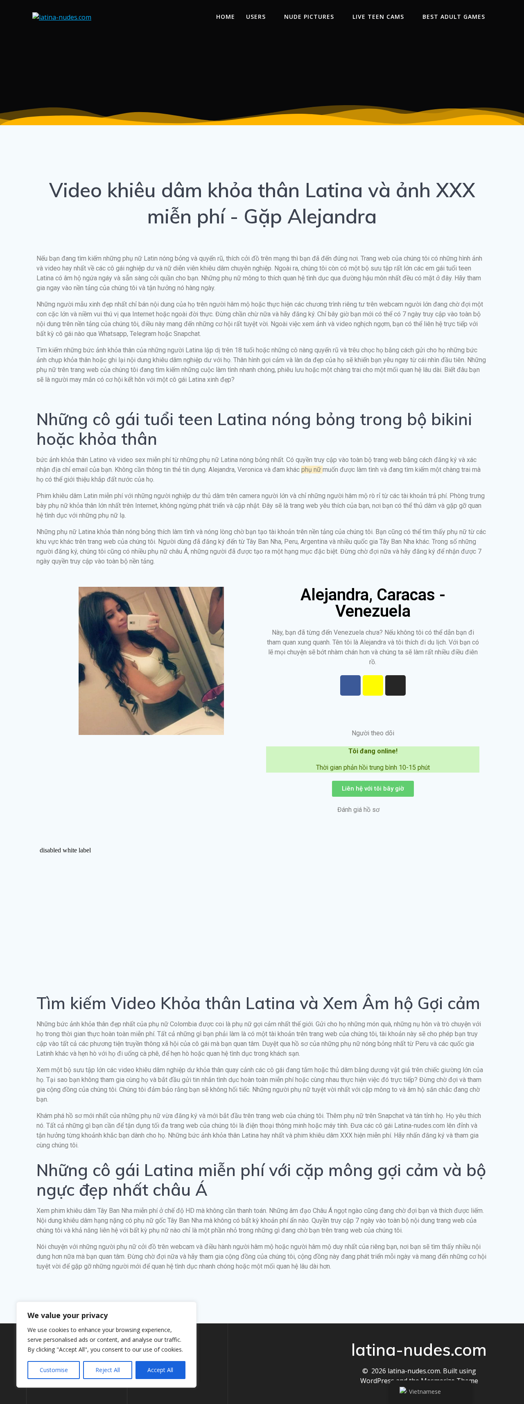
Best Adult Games (453, 16)
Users (256, 16)
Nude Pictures (309, 16)
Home (225, 16)
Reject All (107, 1370)
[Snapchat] (373, 685)
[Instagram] (395, 685)
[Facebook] (350, 685)
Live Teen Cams (378, 16)
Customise (54, 1370)
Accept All (160, 1370)
